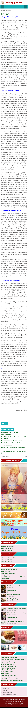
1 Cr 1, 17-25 (7, 495)
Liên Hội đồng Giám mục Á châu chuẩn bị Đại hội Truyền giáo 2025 (13, 577)
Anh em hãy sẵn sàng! (12, 590)
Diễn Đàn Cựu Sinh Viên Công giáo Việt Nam (12, 680)
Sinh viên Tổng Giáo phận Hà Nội (10, 657)
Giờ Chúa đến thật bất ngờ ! (13, 586)
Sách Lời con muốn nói (7, 548)
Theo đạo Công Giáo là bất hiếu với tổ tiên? (11, 443)
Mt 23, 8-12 (7, 501)
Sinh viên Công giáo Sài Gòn (9, 675)
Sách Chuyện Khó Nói (7, 561)
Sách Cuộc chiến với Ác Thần (9, 558)
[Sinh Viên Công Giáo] (14, 3)
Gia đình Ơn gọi (5, 673)
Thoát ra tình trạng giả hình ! (14, 594)
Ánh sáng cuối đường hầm (8, 546)
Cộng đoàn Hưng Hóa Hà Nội (8, 661)
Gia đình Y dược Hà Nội (7, 671)
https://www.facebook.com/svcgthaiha (14, 705)
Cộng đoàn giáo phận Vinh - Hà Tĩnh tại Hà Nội (13, 659)
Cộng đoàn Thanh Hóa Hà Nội (9, 662)
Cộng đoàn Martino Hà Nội (8, 670)
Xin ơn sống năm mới (6, 434)
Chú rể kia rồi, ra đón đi (14, 485)
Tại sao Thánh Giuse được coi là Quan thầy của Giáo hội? (13, 452)
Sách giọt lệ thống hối (7, 550)
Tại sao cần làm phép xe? (7, 445)
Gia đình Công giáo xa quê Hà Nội (10, 678)
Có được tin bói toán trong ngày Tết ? (9, 432)
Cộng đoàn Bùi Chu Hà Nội (8, 664)
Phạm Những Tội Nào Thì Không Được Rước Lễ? (17, 608)
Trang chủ (3, 10)
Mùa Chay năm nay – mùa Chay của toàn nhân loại (12, 440)
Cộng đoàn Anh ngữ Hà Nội (8, 668)
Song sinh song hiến (12, 617)
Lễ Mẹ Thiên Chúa (6, 575)
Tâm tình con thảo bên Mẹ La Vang (10, 569)
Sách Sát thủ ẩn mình (7, 560)
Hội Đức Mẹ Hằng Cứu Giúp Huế (9, 677)
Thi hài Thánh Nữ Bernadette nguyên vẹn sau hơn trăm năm (17, 613)
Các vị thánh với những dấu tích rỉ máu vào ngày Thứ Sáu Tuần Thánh (13, 437)
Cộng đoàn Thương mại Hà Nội (9, 666)
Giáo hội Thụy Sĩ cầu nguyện (8, 573)
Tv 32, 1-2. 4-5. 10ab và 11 (10, 499)
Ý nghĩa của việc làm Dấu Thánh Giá (15, 621)
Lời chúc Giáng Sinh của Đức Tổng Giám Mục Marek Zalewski (13, 448)
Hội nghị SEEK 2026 (6, 571)
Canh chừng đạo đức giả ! (13, 599)
